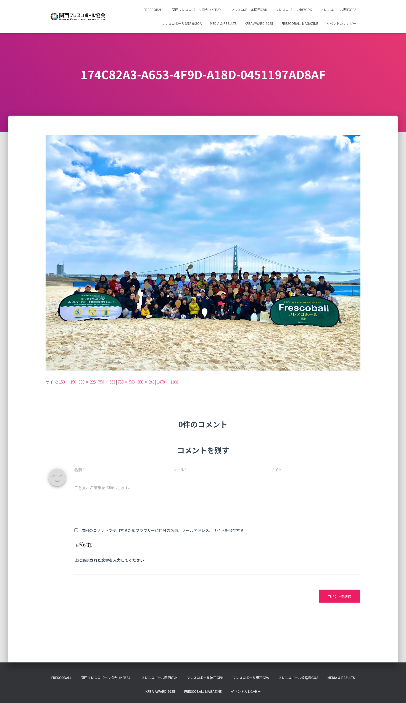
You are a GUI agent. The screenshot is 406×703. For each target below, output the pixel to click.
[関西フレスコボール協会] (78, 17)
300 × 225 (87, 382)
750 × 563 (106, 382)
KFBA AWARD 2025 (259, 23)
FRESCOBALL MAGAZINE (299, 23)
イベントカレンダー (341, 23)
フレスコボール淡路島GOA (182, 23)
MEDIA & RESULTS (223, 23)
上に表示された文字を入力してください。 (111, 560)
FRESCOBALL (154, 9)
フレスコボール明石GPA (338, 9)
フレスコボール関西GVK (249, 9)
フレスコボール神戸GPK (293, 9)
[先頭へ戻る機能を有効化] (395, 692)
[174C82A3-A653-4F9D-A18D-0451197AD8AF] (203, 252)
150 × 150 (67, 382)
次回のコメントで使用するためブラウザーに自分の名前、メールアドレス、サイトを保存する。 (164, 530)
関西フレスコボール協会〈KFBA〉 (197, 9)
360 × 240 (145, 382)
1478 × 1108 (167, 382)
